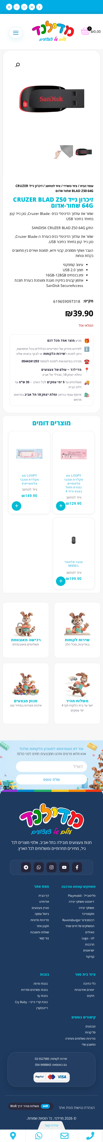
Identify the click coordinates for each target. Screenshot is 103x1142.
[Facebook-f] (39, 7)
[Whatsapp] (17, 7)
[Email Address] (64, 1136)
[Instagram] (24, 7)
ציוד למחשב (52, 186)
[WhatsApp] (39, 1136)
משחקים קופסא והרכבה (79, 886)
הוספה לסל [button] (61, 506)
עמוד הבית (86, 186)
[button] (17, 65)
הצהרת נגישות (84, 1107)
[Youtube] (32, 7)
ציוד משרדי (70, 186)
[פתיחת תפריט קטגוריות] (16, 32)
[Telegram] (9, 7)
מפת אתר (65, 1107)
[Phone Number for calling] (90, 1136)
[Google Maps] (13, 1136)
